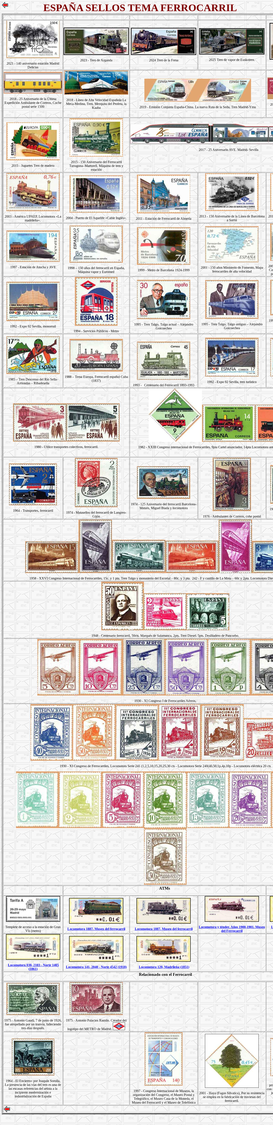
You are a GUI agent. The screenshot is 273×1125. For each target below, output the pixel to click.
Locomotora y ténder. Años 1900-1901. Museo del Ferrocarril (232, 929)
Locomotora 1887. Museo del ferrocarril (96, 929)
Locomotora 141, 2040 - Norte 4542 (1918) (96, 967)
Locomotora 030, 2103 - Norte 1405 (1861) (33, 967)
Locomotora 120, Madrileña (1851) (164, 967)
